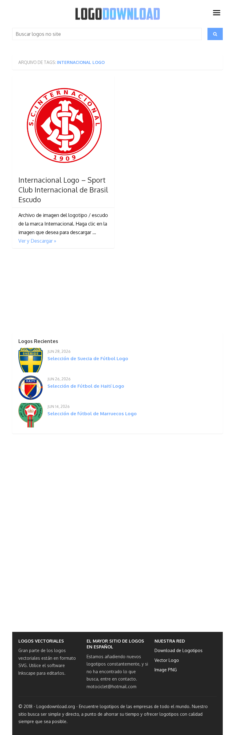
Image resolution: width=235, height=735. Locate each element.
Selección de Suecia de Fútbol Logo (87, 358)
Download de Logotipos (179, 650)
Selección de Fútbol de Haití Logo (85, 386)
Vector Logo (167, 660)
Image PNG (166, 669)
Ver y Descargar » (37, 241)
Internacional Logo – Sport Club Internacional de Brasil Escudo (63, 190)
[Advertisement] (58, 292)
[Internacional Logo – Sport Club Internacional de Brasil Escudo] (63, 127)
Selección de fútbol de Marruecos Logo (92, 413)
